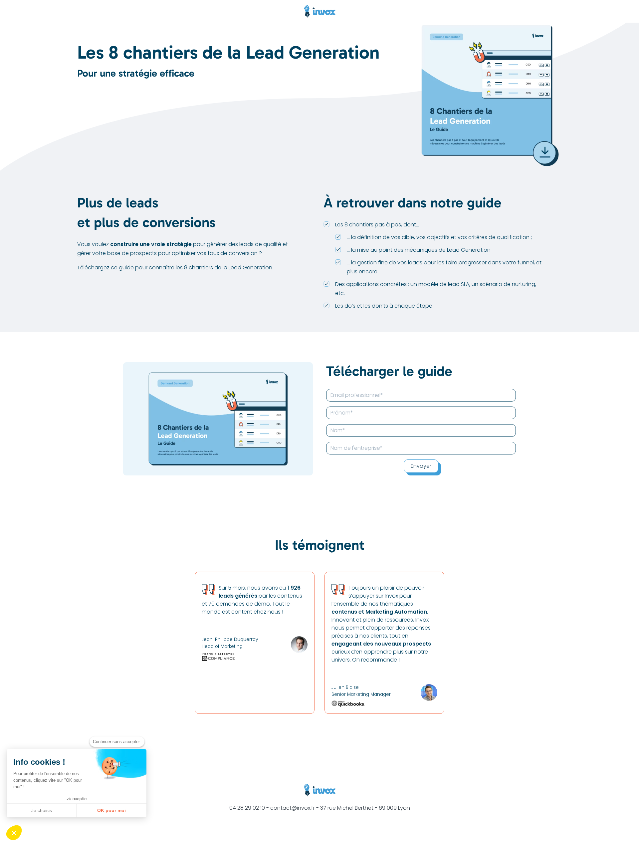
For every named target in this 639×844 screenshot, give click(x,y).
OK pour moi (111, 810)
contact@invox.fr (292, 808)
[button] (14, 833)
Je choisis (41, 810)
